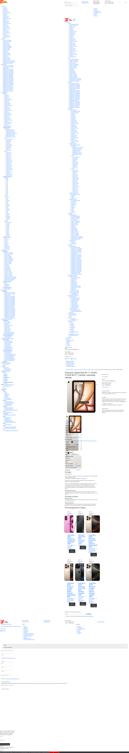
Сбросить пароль (5, 689)
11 (76, 463)
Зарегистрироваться (6, 681)
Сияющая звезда (70, 430)
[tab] (82, 421)
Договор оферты (17, 626)
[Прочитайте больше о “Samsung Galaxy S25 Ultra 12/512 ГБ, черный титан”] (78, 547)
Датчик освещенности (92, 440)
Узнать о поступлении (84, 402)
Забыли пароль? (12, 658)
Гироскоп (85, 440)
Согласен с (11, 678)
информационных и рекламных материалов (84, 616)
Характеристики (70, 420)
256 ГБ (80, 397)
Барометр (81, 440)
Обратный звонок (85, 2)
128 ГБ (80, 396)
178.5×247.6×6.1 (78, 437)
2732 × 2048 (78, 465)
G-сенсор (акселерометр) (74, 440)
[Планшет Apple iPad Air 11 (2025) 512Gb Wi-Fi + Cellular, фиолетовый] (80, 390)
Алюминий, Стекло (76, 426)
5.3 (69, 457)
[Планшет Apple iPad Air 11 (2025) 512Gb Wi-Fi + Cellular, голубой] (80, 392)
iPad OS (76, 446)
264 (76, 467)
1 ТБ (80, 399)
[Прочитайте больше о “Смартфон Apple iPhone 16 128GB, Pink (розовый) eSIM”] (68, 551)
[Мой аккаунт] (126, 2)
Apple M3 (77, 444)
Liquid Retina (78, 469)
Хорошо (51, 752)
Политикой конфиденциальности (13, 678)
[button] (69, 511)
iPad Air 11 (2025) (75, 454)
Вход (3, 661)
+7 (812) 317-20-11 (105, 387)
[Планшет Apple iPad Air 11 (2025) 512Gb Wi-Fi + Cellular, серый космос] (80, 393)
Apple (73, 452)
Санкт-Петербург (47, 620)
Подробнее (56, 752)
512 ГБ (72, 433)
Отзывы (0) (69, 422)
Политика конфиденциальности (7, 626)
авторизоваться (83, 478)
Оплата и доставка (70, 423)
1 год (73, 449)
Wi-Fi (70, 459)
